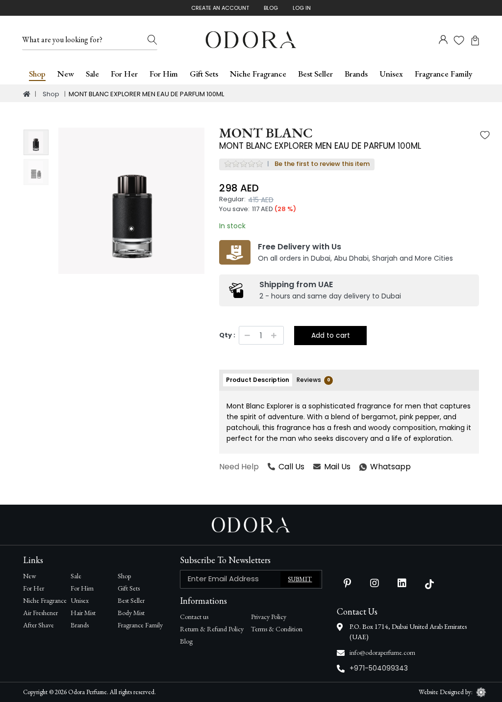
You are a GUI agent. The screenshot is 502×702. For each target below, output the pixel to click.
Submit (300, 579)
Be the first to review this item (322, 163)
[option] (131, 201)
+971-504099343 (379, 668)
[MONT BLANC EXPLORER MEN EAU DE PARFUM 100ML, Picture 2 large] (36, 172)
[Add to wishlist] (485, 136)
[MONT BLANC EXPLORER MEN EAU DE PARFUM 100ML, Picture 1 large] (36, 143)
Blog (271, 8)
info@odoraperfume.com (382, 652)
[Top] (26, 94)
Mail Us (337, 466)
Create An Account (220, 8)
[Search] (152, 39)
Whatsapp (359, 467)
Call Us (291, 466)
